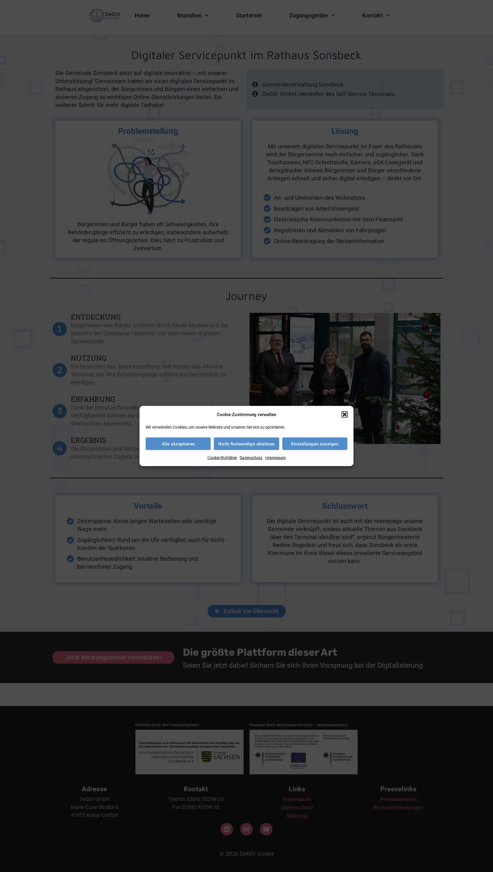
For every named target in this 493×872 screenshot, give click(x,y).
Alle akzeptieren (178, 443)
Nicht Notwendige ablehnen (246, 443)
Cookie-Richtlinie (222, 457)
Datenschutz (251, 457)
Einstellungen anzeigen (314, 443)
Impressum (275, 457)
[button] (344, 414)
